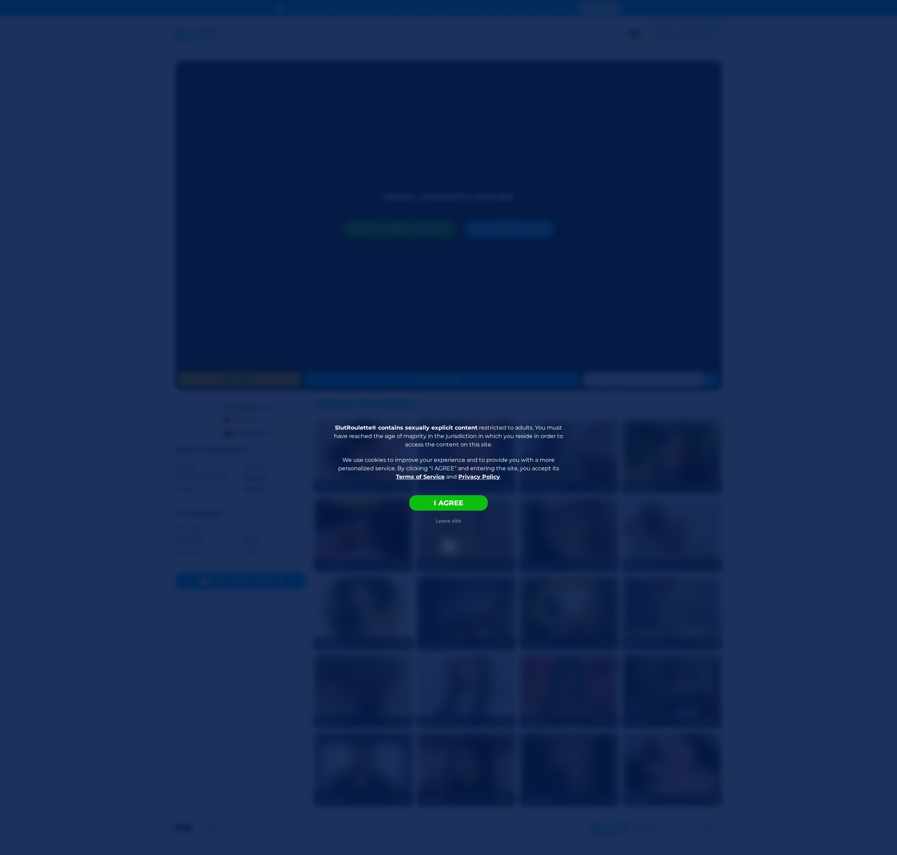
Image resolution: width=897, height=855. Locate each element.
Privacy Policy (479, 476)
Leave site (448, 521)
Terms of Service (420, 476)
